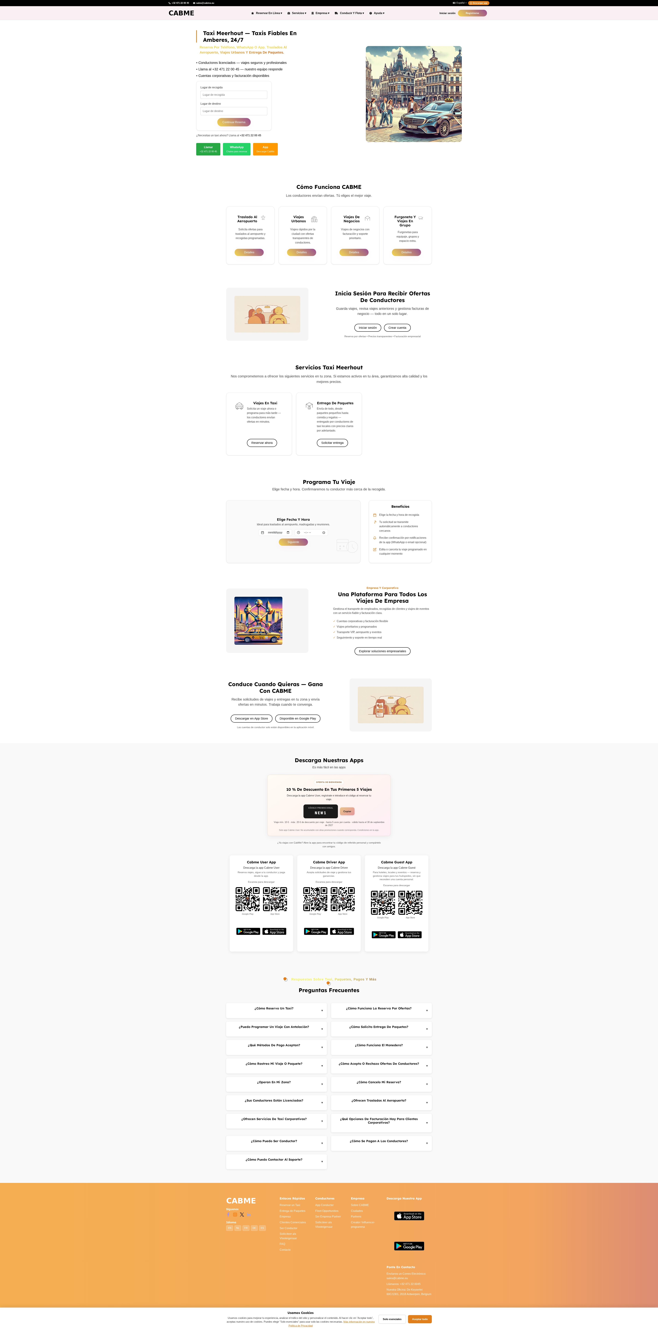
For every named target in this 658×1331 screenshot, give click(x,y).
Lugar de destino (210, 103)
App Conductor (324, 1205)
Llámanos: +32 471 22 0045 (404, 1284)
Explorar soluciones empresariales (382, 651)
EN (229, 1228)
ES (262, 1228)
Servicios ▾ (299, 13)
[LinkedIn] (249, 1214)
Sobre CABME (360, 1205)
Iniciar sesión (447, 13)
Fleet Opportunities (326, 1210)
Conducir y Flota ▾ (352, 13)
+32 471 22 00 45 (250, 135)
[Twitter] (242, 1214)
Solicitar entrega (332, 443)
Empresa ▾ (322, 13)
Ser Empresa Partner (328, 1216)
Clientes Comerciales (293, 1222)
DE (254, 1228)
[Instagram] (235, 1214)
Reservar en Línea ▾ (269, 13)
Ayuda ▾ (379, 13)
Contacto (285, 1249)
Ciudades (357, 1210)
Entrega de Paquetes (292, 1210)
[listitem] (208, 149)
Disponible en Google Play (298, 718)
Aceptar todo (420, 1319)
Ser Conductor (288, 1228)
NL (237, 1228)
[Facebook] (228, 1214)
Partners (356, 1216)
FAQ (282, 1243)
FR (246, 1228)
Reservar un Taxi (290, 1205)
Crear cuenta (397, 327)
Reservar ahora (262, 443)
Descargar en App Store (251, 718)
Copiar (347, 811)
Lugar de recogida (211, 87)
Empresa (285, 1216)
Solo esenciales (392, 1319)
